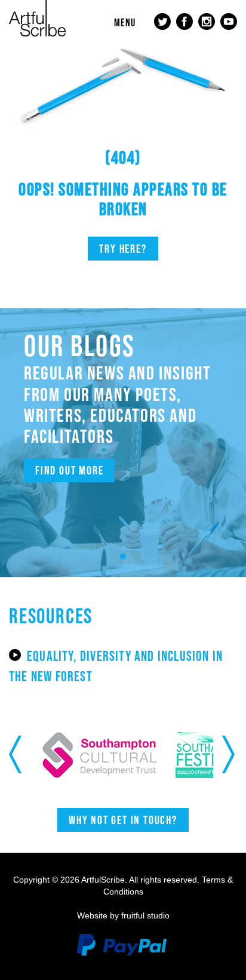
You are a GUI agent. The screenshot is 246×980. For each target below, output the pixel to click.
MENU (125, 23)
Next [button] (229, 755)
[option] (81, 755)
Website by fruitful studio (123, 915)
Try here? (122, 248)
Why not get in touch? (123, 819)
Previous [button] (16, 755)
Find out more (69, 470)
